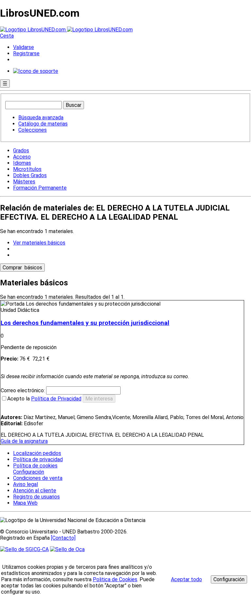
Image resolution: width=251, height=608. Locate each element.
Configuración (28, 472)
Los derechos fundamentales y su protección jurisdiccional (85, 323)
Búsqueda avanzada (40, 117)
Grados (21, 150)
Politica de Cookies (115, 579)
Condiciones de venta (37, 478)
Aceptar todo (186, 579)
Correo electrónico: (23, 390)
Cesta (7, 36)
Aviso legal (25, 484)
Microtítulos (27, 169)
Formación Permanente (40, 188)
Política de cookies (35, 466)
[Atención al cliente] (35, 71)
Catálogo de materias (43, 124)
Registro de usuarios (36, 497)
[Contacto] (63, 538)
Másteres (24, 181)
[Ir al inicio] (66, 29)
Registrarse (26, 53)
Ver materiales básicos (39, 243)
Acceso (22, 157)
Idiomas (22, 163)
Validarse (23, 47)
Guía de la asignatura (24, 441)
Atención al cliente (34, 490)
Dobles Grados (30, 175)
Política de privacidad (38, 459)
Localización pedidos (37, 453)
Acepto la (44, 399)
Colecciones (32, 130)
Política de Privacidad (56, 399)
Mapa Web (25, 503)
